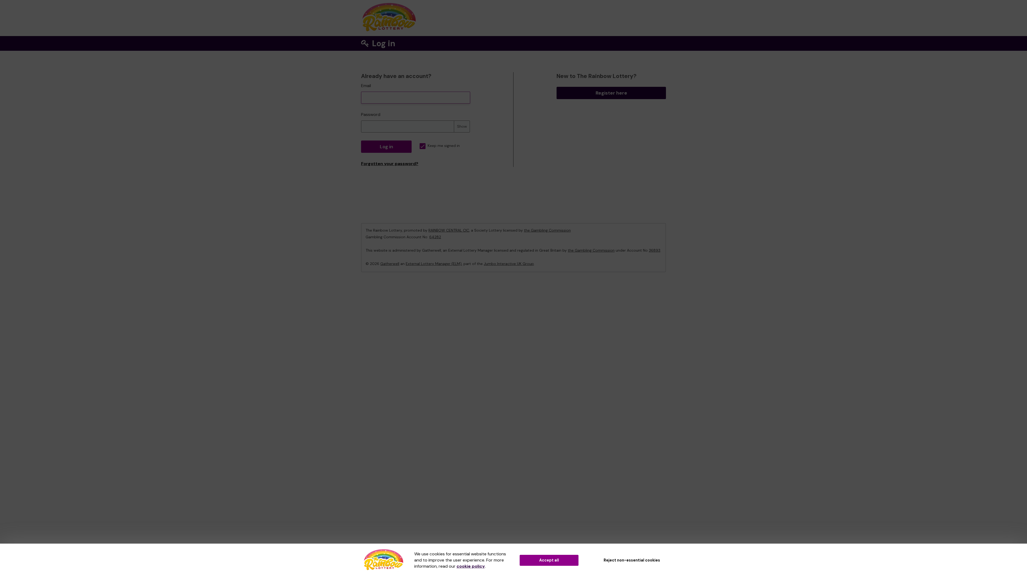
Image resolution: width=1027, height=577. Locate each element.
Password (370, 114)
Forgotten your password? (389, 163)
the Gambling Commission (547, 230)
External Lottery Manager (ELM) (434, 263)
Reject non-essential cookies (632, 560)
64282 (435, 237)
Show (462, 126)
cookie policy (471, 566)
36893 (654, 250)
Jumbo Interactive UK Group (509, 263)
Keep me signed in (444, 145)
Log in (386, 146)
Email (366, 85)
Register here (611, 93)
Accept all (549, 560)
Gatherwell (389, 263)
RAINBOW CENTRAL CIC (448, 230)
